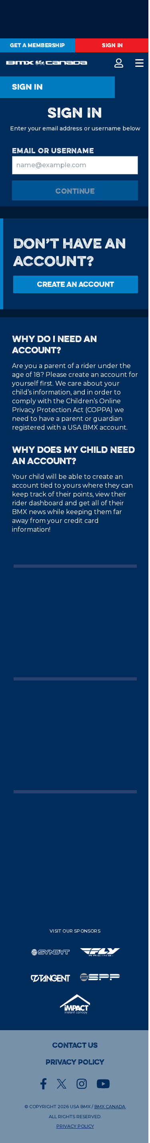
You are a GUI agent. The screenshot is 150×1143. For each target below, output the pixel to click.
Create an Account (75, 284)
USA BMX (80, 1106)
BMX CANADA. (110, 1106)
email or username (53, 150)
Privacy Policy (75, 1062)
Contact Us (75, 1045)
